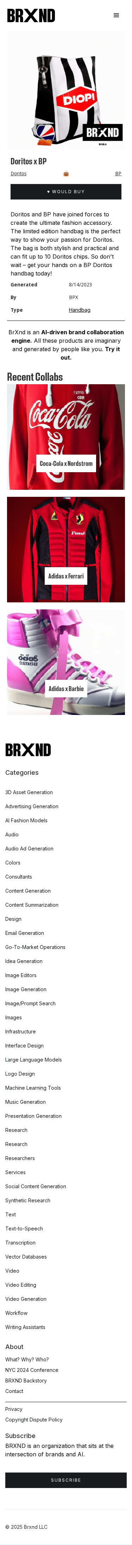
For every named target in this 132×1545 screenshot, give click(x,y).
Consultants (18, 877)
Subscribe (66, 1480)
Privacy (14, 1409)
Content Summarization (31, 905)
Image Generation (25, 989)
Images (13, 1017)
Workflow (16, 1313)
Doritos (18, 173)
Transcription (20, 1243)
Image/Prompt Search (30, 1003)
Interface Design (24, 1046)
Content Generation (28, 891)
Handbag (79, 310)
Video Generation (25, 1299)
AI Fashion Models (26, 820)
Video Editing (20, 1285)
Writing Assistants (25, 1327)
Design (13, 919)
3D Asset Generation (29, 792)
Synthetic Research (27, 1200)
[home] (31, 15)
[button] (116, 15)
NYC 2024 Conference (31, 1370)
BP (118, 173)
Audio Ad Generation (29, 848)
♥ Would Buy (66, 191)
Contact (14, 1391)
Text (10, 1214)
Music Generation (25, 1102)
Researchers (20, 1158)
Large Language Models (33, 1060)
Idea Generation (24, 961)
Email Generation (24, 933)
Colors (12, 863)
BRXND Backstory (26, 1380)
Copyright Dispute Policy (34, 1420)
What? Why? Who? (27, 1359)
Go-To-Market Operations (35, 947)
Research (16, 1130)
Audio (12, 834)
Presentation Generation (33, 1116)
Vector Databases (26, 1257)
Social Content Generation (35, 1186)
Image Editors (21, 975)
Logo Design (20, 1074)
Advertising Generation (31, 806)
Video (12, 1271)
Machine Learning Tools (33, 1088)
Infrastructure (20, 1031)
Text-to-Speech (24, 1228)
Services (15, 1172)
